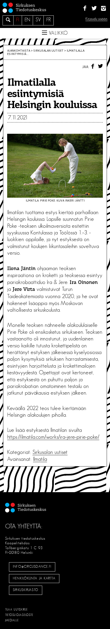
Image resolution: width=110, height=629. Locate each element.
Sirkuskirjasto (25, 590)
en (27, 19)
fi (17, 19)
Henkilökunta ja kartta (34, 578)
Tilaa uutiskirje (16, 609)
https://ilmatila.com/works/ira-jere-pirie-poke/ (53, 437)
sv (38, 19)
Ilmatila (40, 459)
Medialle (12, 620)
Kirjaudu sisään (96, 19)
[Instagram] (103, 8)
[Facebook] (85, 8)
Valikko (57, 33)
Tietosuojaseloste (19, 614)
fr (48, 19)
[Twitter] (94, 8)
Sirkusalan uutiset (48, 51)
